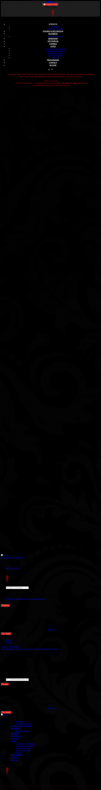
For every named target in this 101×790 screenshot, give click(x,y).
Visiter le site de (10, 647)
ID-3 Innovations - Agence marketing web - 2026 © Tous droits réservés (29, 649)
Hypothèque (53, 41)
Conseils (53, 44)
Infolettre (9, 666)
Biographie (55, 27)
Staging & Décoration (53, 31)
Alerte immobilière (55, 55)
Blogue (55, 58)
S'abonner (5, 605)
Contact (53, 62)
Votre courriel (11, 675)
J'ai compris (6, 634)
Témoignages (53, 60)
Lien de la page (12, 592)
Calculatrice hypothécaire (55, 49)
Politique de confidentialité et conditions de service (25, 599)
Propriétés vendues (55, 36)
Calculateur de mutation (55, 51)
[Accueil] (48, 2)
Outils (53, 46)
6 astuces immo (51, 4)
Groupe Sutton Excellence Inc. (13, 557)
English (53, 2)
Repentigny (53, 38)
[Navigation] (46, 2)
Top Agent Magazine (55, 29)
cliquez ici (52, 629)
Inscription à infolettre (14, 668)
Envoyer (5, 684)
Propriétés (53, 34)
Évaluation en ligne (55, 53)
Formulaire (10, 590)
